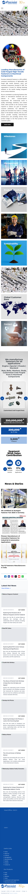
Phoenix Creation (13, 893)
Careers (7, 863)
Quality (6, 861)
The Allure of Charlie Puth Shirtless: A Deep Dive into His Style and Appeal (13, 683)
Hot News (21, 610)
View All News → (6, 588)
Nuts (6, 872)
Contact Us (7, 864)
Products (7, 855)
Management (8, 857)
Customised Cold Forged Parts (12, 880)
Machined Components (10, 882)
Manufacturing (8, 859)
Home (6, 851)
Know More (7, 124)
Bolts (6, 874)
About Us (7, 853)
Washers (7, 876)
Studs (6, 878)
